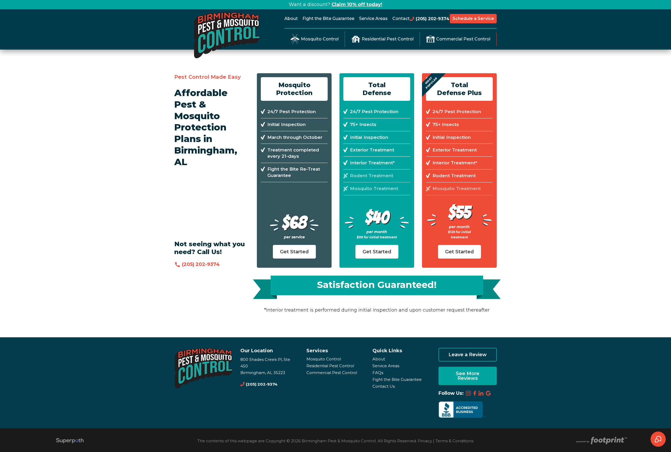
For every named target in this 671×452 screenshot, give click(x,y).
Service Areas (385, 365)
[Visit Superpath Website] (70, 441)
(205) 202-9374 (431, 18)
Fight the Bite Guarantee (397, 379)
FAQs (377, 372)
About (378, 358)
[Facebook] (475, 393)
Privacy (425, 440)
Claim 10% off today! (357, 4)
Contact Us (383, 386)
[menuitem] (292, 18)
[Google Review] (488, 393)
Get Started (294, 252)
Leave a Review (467, 355)
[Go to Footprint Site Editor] (601, 441)
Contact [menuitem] (401, 18)
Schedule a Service (473, 18)
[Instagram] (468, 393)
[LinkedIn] (481, 393)
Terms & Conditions (454, 440)
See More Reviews (467, 376)
